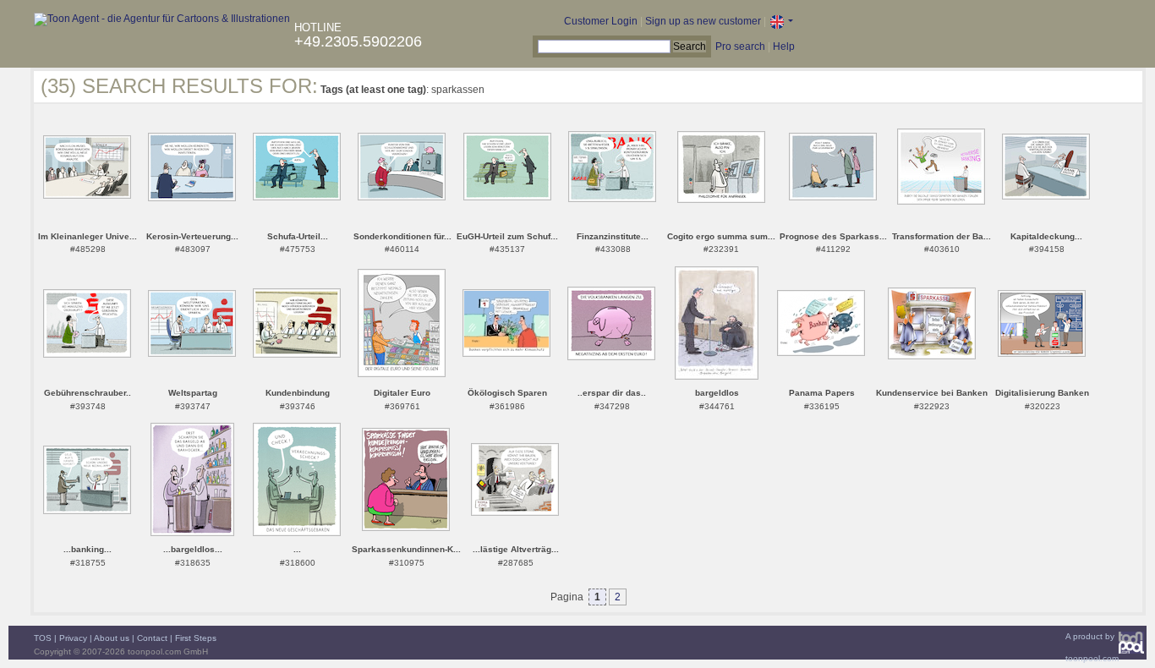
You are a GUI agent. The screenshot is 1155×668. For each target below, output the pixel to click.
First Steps (195, 638)
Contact (152, 638)
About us (111, 638)
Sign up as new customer (703, 21)
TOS (43, 638)
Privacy (73, 638)
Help (784, 46)
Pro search (740, 46)
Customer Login (601, 21)
